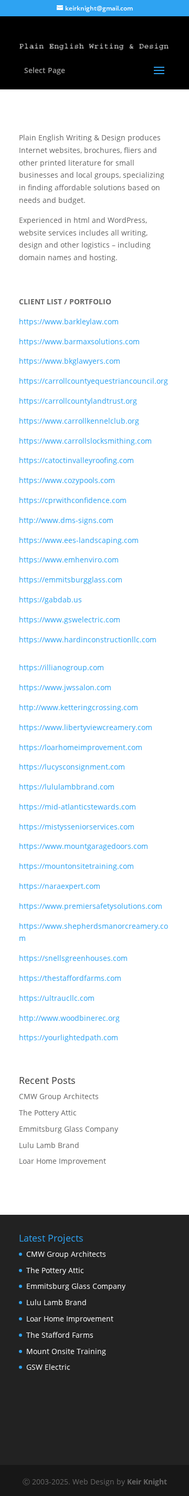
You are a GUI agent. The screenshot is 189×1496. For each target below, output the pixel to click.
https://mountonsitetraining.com (76, 866)
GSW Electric (48, 1367)
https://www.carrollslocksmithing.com (85, 441)
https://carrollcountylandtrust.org (78, 401)
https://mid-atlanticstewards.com (77, 807)
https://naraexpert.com (59, 886)
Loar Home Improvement (62, 1161)
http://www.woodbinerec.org (69, 1018)
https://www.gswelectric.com (69, 619)
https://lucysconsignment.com (72, 767)
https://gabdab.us (50, 599)
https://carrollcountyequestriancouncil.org (93, 381)
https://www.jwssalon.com (65, 687)
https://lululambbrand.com (66, 787)
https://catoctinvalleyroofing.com (76, 460)
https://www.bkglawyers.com (69, 361)
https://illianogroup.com (61, 667)
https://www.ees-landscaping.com (79, 540)
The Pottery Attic (48, 1113)
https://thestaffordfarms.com (70, 978)
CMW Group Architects (59, 1096)
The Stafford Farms (59, 1335)
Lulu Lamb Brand (49, 1145)
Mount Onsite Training (66, 1351)
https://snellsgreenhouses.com (73, 958)
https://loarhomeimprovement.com (80, 747)
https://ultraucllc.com (56, 998)
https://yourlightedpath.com (68, 1037)
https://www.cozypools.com (67, 480)
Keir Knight (147, 1482)
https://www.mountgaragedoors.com (83, 846)
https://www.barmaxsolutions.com (79, 341)
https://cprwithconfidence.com (73, 500)
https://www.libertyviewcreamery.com (85, 727)
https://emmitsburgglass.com (70, 580)
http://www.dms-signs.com (66, 520)
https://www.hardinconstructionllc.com (87, 639)
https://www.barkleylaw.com (69, 321)
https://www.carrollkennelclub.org (79, 421)
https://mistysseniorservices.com (76, 827)
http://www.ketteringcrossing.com (78, 707)
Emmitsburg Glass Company (68, 1129)
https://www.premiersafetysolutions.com (90, 906)
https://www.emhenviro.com (69, 560)
